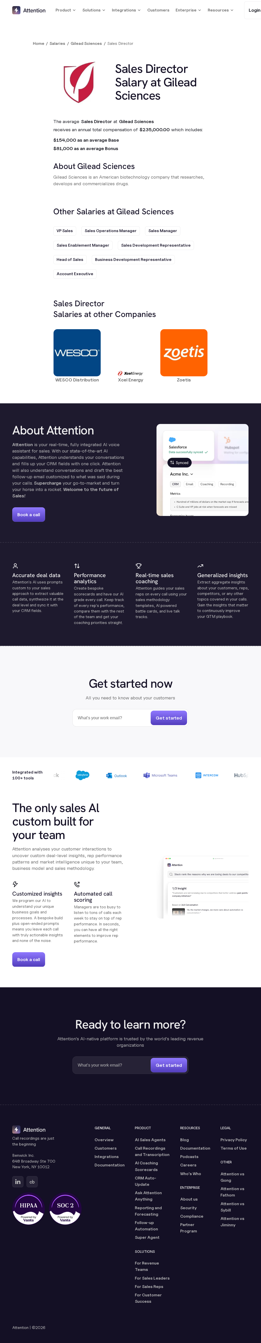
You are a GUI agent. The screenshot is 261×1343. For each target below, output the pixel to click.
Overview (104, 1139)
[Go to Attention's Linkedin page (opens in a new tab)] (17, 1181)
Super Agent (147, 1237)
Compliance (191, 1216)
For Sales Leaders (152, 1278)
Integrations (107, 1156)
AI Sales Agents (150, 1139)
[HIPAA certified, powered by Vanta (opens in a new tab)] (28, 1208)
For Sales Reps (149, 1286)
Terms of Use (233, 1148)
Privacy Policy (233, 1139)
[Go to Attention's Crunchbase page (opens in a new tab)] (32, 1181)
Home (38, 43)
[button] (66, 10)
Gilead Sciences (86, 43)
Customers (158, 10)
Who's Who (190, 1173)
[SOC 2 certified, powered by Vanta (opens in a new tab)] (65, 1208)
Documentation (110, 1165)
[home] (28, 10)
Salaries (57, 43)
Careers (188, 1165)
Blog (184, 1139)
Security (188, 1207)
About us (189, 1199)
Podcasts (189, 1156)
